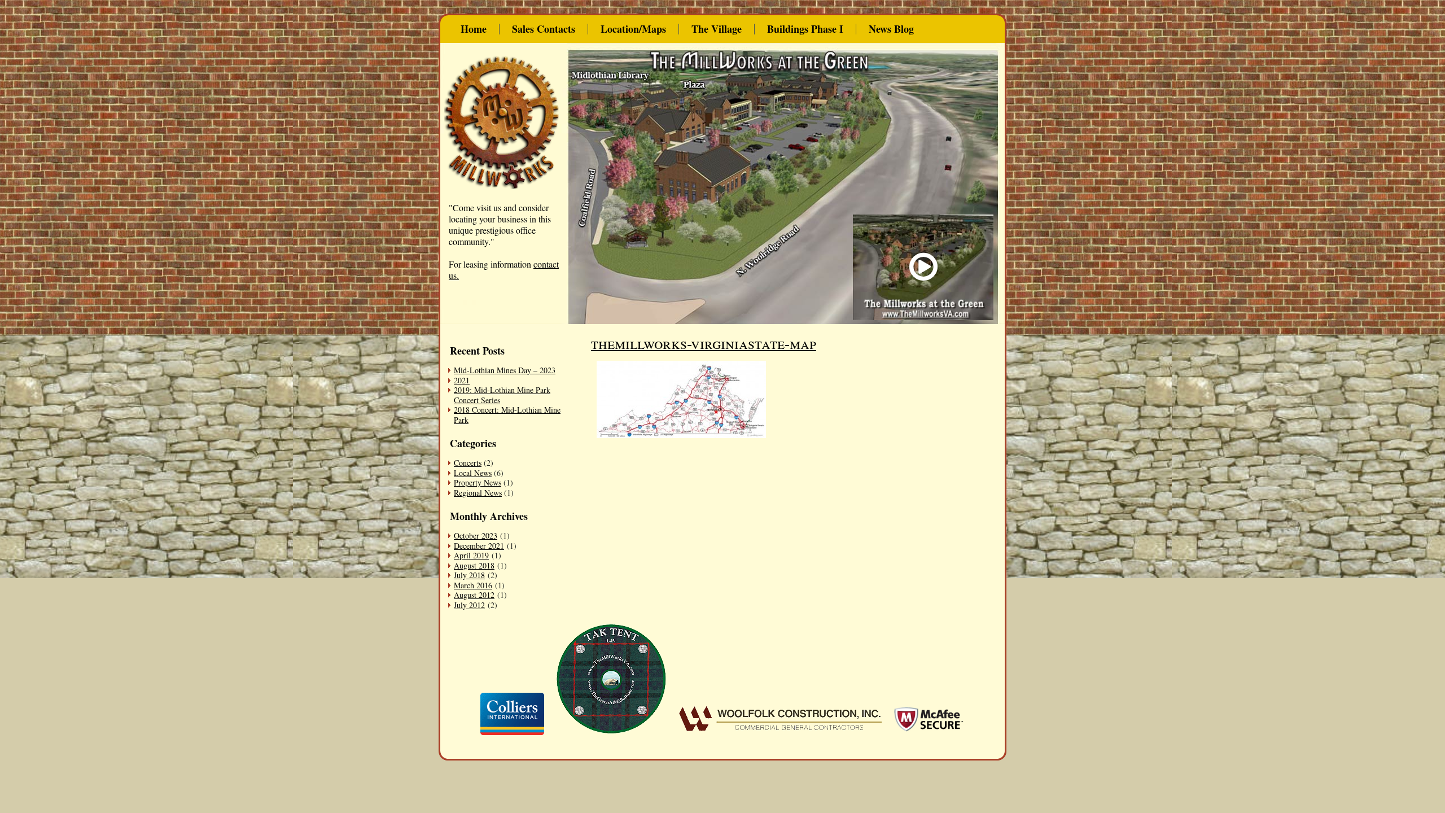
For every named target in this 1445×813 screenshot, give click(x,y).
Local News (473, 472)
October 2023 (475, 535)
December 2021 (479, 545)
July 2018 (469, 575)
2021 (462, 380)
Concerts (467, 462)
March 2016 (473, 585)
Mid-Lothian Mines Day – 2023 (504, 370)
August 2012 (474, 594)
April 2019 (471, 555)
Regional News (478, 492)
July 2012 (469, 605)
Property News (477, 482)
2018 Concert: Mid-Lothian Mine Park (507, 414)
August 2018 (474, 565)
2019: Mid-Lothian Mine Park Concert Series (502, 394)
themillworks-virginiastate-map (703, 342)
